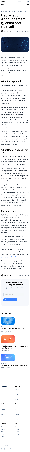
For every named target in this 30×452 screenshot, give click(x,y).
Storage (3, 416)
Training (17, 434)
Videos (16, 419)
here (13, 181)
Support (19, 1)
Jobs (2, 431)
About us (3, 426)
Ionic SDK (3, 407)
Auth (2, 414)
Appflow (3, 409)
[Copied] (28, 31)
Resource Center (19, 407)
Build (16, 392)
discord (13, 257)
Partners (17, 429)
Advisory (17, 431)
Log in (27, 1)
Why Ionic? (17, 399)
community (5, 257)
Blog (2, 4)
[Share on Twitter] (20, 31)
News (16, 416)
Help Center (18, 426)
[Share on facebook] (17, 31)
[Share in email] (25, 31)
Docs (16, 409)
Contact (23, 1)
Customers (3, 429)
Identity (3, 411)
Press (2, 434)
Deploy (16, 397)
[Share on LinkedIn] (22, 31)
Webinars (17, 414)
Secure (16, 394)
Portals (2, 419)
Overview (17, 389)
